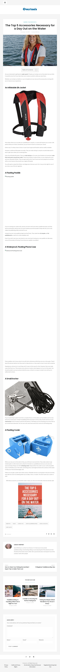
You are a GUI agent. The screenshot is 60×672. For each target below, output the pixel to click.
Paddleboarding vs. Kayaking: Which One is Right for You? (13, 601)
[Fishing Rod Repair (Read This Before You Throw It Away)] (47, 591)
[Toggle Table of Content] (35, 70)
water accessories (44, 523)
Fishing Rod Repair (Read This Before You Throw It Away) (47, 601)
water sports (25, 74)
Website (41, 640)
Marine (26, 22)
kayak (14, 523)
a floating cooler (25, 465)
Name (9, 640)
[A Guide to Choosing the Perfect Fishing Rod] (30, 590)
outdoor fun (20, 523)
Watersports (32, 22)
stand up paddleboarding (31, 523)
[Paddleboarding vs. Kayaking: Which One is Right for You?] (13, 591)
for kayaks (42, 233)
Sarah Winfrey (36, 32)
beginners (8, 523)
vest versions (28, 155)
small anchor (8, 421)
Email (25, 640)
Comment (9, 534)
